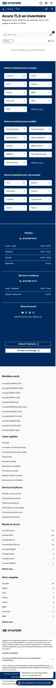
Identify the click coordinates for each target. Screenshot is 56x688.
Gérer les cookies (16, 677)
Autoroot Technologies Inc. (11, 684)
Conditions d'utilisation (10, 653)
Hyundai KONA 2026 (10, 402)
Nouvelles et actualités (11, 466)
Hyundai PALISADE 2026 (12, 412)
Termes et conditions (10, 674)
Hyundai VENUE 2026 (11, 430)
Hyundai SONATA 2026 (11, 421)
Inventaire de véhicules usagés (14, 452)
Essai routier (7, 457)
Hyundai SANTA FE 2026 (12, 416)
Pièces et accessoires (10, 503)
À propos (5, 443)
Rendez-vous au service (11, 494)
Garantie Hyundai (9, 462)
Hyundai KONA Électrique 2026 (14, 407)
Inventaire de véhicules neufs (14, 448)
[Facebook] (22, 313)
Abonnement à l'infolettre (12, 480)
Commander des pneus (11, 498)
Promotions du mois (10, 471)
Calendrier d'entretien (11, 517)
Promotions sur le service (12, 512)
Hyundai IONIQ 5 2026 (11, 393)
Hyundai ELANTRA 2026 (11, 384)
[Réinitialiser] (50, 41)
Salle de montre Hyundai (12, 476)
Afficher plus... (36, 109)
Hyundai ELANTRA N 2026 (12, 388)
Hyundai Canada (15, 670)
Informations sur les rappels (13, 508)
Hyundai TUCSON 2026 (11, 426)
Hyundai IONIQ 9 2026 (11, 398)
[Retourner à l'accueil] (3, 9)
